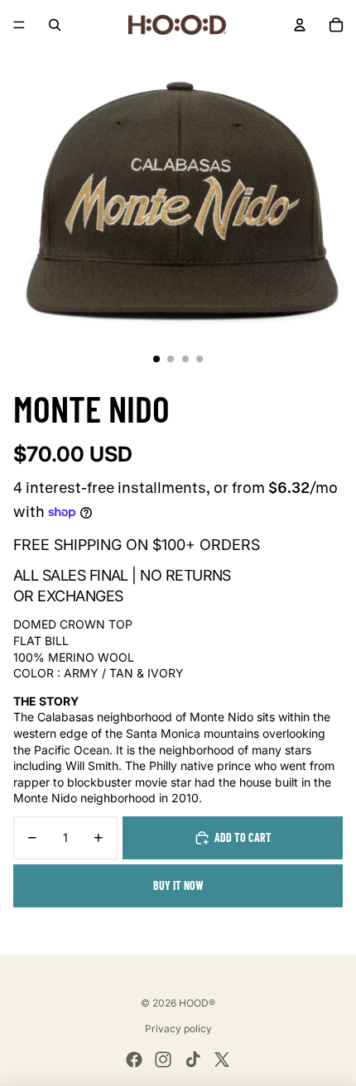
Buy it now (178, 885)
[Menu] (19, 25)
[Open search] (54, 25)
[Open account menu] (299, 25)
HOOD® (197, 1003)
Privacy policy (178, 1028)
